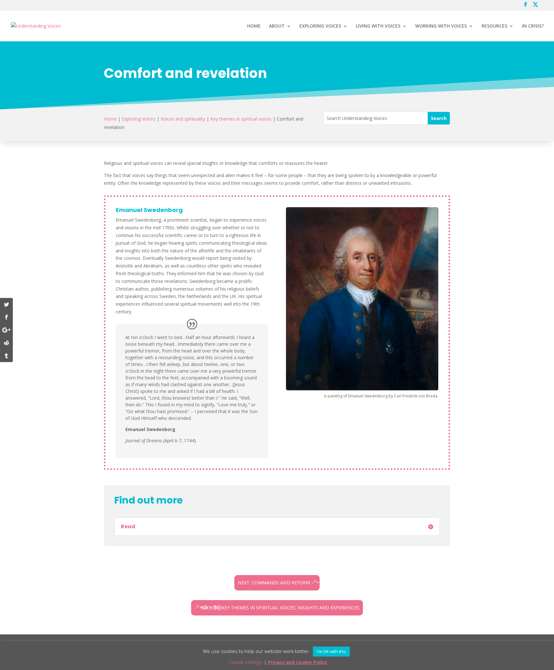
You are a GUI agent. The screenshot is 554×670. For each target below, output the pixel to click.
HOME (254, 26)
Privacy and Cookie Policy (297, 662)
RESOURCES (494, 26)
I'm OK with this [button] (331, 651)
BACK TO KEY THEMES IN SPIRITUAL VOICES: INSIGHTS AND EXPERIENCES (280, 608)
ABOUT (277, 26)
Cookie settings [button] (245, 662)
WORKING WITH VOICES (441, 26)
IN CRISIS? (533, 26)
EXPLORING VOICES (320, 26)
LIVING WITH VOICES (378, 26)
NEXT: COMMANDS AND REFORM (274, 583)
